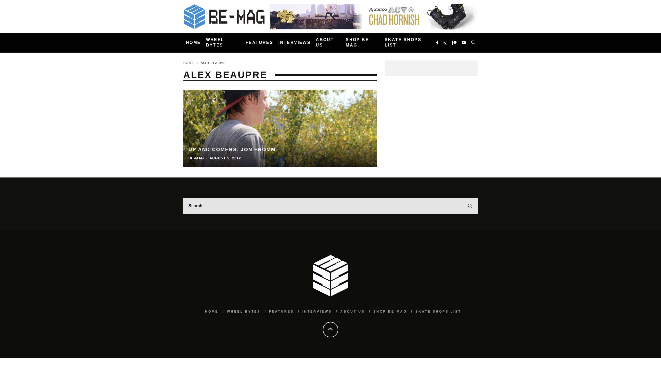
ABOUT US (325, 42)
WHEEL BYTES (215, 42)
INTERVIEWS (294, 42)
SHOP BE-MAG (358, 42)
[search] (470, 206)
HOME (193, 42)
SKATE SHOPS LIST (403, 42)
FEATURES (259, 42)
